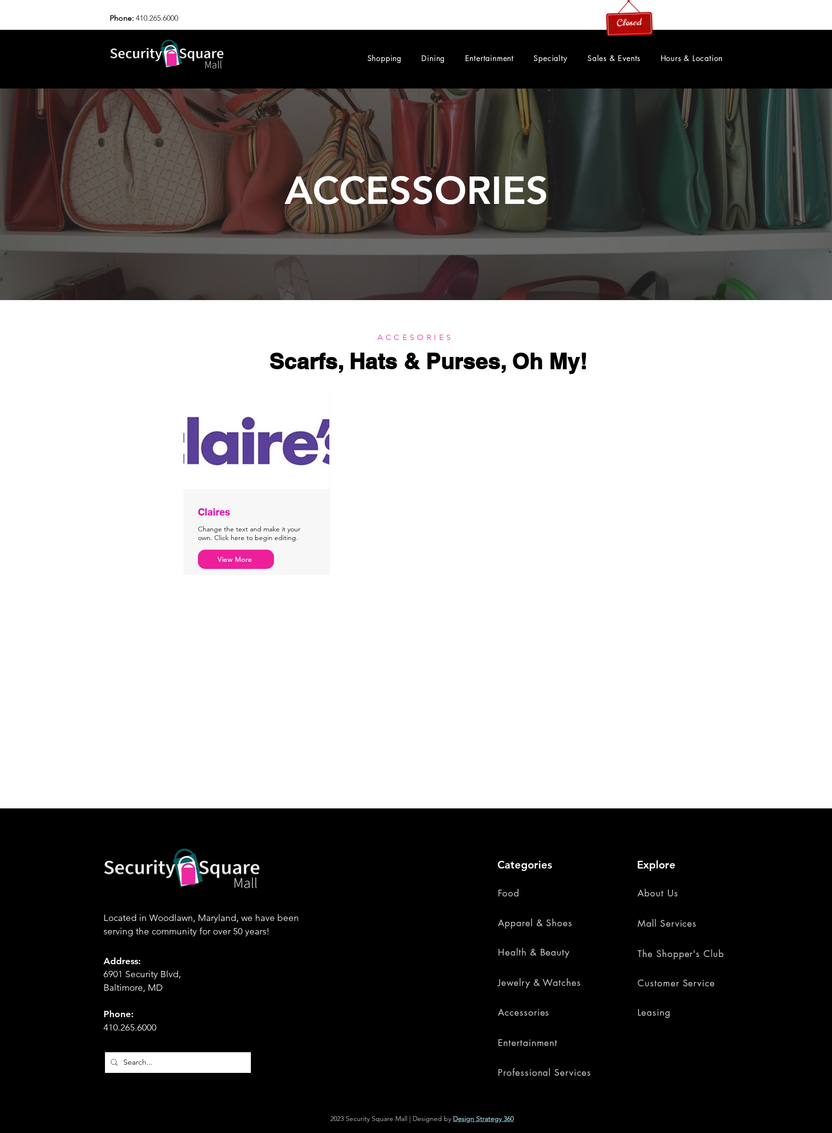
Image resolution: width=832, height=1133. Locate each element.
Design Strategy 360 (483, 1118)
